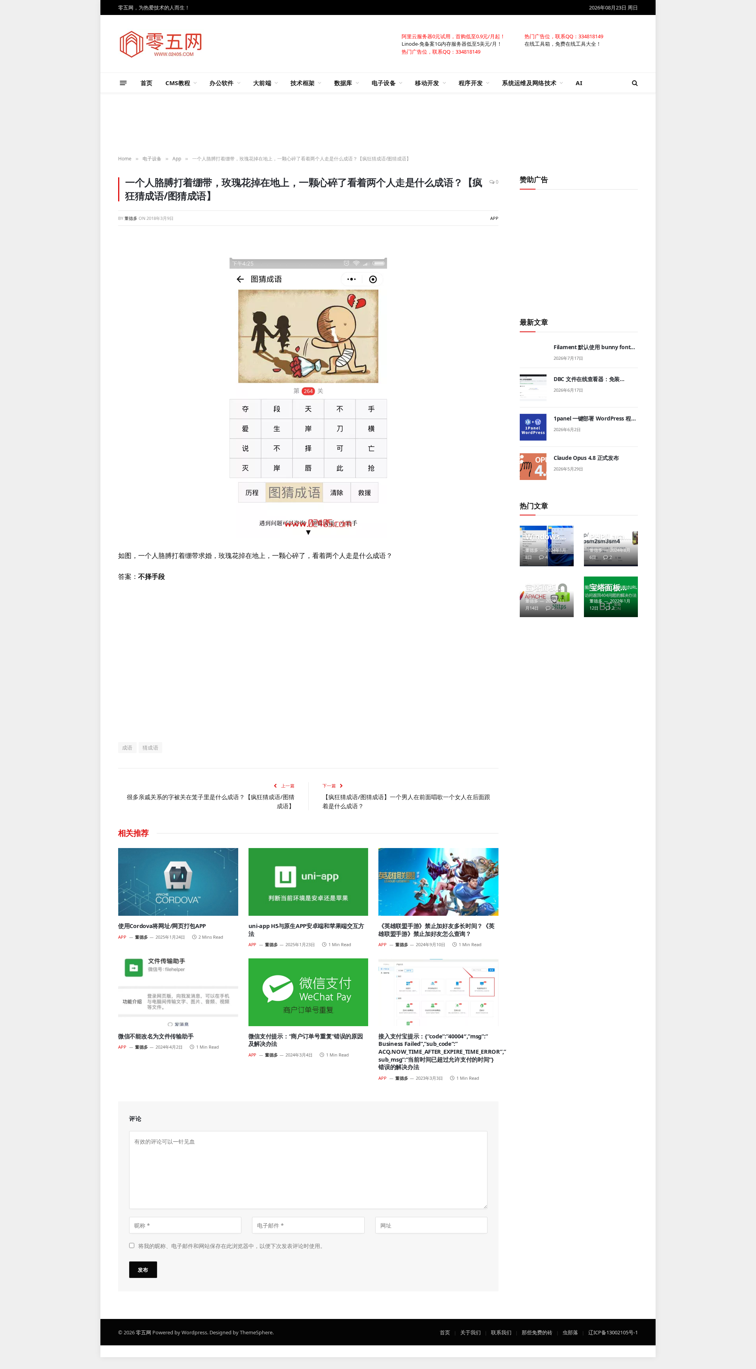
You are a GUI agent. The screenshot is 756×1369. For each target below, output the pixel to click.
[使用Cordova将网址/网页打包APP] (178, 881)
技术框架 (303, 83)
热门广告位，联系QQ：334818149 (563, 36)
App (494, 218)
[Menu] (123, 82)
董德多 (130, 218)
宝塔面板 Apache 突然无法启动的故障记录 (544, 587)
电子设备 (384, 83)
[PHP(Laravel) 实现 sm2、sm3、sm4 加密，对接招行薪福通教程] (611, 546)
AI (579, 83)
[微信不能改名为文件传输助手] (178, 992)
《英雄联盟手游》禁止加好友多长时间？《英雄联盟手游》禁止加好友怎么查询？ (436, 929)
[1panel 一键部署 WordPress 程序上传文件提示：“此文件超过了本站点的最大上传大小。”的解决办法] (533, 427)
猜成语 (150, 747)
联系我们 (501, 1332)
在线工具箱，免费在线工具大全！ (562, 43)
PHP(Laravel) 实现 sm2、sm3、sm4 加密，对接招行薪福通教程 (608, 537)
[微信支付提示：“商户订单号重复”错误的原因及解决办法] (308, 992)
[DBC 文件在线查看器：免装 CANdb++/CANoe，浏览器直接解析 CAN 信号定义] (533, 387)
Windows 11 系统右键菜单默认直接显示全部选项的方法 (545, 537)
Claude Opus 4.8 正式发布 (586, 457)
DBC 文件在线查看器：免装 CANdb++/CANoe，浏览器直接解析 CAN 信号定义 (595, 379)
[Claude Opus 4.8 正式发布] (533, 466)
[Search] (634, 83)
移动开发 (427, 83)
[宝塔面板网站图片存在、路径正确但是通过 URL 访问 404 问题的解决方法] (611, 597)
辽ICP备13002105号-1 (613, 1332)
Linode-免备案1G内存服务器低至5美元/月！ (452, 43)
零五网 (143, 1332)
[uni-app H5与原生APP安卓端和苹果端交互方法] (308, 881)
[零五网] (161, 44)
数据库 (343, 83)
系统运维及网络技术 (529, 83)
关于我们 (470, 1332)
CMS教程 (178, 83)
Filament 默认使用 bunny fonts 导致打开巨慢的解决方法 (593, 347)
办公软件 (221, 83)
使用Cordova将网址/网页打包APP (162, 926)
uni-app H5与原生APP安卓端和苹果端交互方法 (306, 929)
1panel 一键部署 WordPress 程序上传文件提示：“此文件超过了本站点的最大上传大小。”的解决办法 (595, 418)
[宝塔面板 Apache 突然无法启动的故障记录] (547, 597)
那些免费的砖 (537, 1332)
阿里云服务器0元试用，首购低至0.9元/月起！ (453, 36)
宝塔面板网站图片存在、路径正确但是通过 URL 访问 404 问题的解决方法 (608, 587)
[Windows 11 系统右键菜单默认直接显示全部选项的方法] (547, 546)
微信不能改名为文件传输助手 (155, 1036)
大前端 (262, 83)
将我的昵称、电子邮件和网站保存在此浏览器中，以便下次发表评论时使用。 (232, 1245)
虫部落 (570, 1332)
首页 (147, 83)
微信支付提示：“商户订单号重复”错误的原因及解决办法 (305, 1040)
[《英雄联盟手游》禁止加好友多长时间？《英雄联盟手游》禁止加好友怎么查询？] (438, 881)
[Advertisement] (378, 124)
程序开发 (471, 83)
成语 (127, 747)
